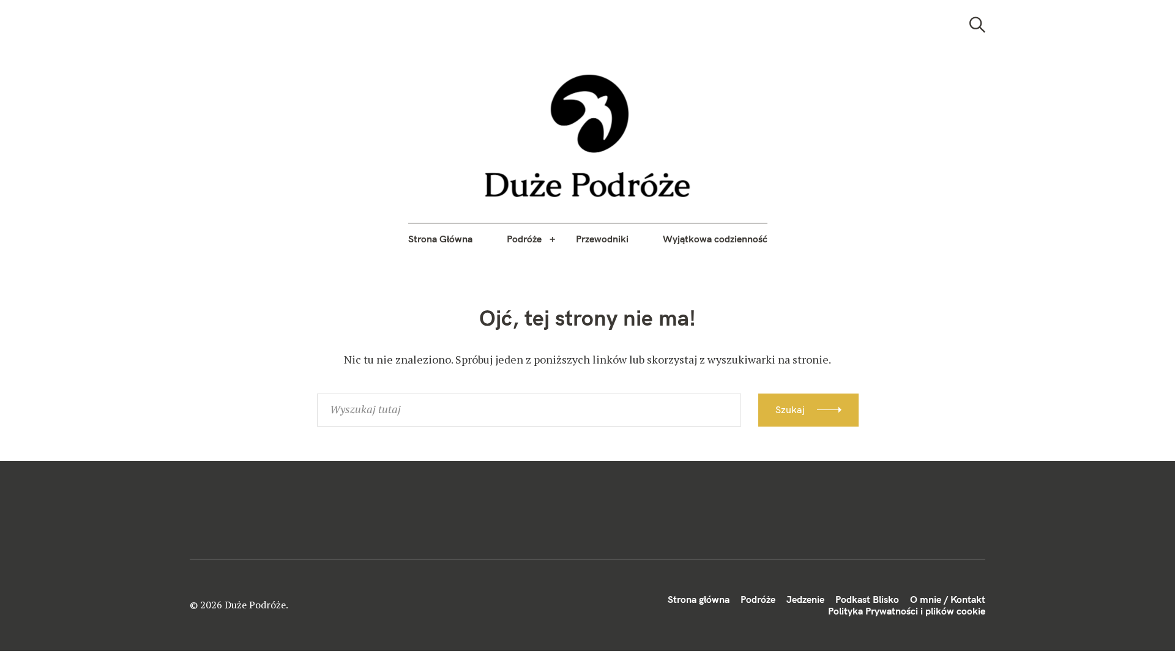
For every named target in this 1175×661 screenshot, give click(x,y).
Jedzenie (805, 599)
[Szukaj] (977, 25)
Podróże (524, 239)
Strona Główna (440, 239)
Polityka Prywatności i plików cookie (906, 611)
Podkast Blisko (867, 599)
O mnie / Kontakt (947, 599)
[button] (587, 136)
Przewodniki (602, 239)
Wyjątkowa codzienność (715, 239)
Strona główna (698, 599)
